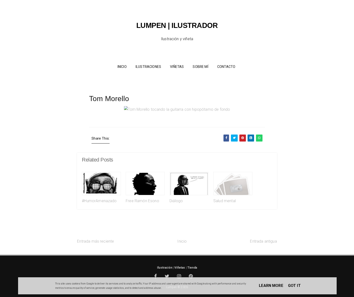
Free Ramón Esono (142, 201)
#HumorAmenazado (99, 201)
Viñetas (177, 67)
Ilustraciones (148, 67)
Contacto (226, 67)
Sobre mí (200, 67)
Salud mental (224, 201)
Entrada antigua (263, 241)
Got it (294, 285)
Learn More (271, 285)
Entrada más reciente (95, 241)
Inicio (182, 241)
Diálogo (176, 201)
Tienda (192, 267)
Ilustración (164, 267)
